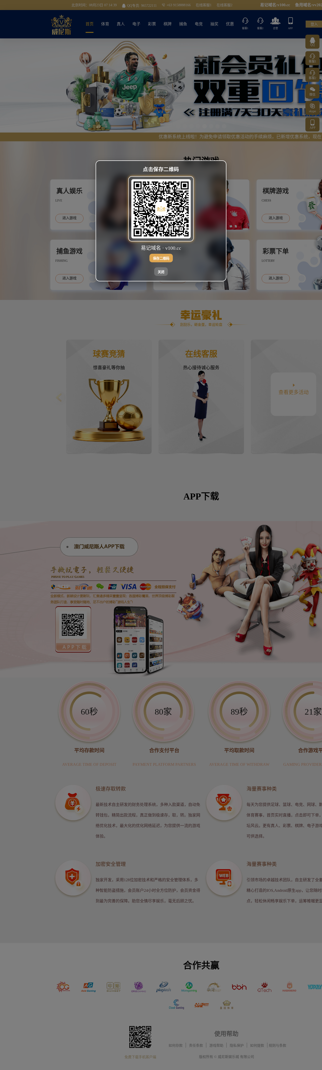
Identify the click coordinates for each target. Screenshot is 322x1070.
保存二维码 (161, 258)
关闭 (161, 272)
